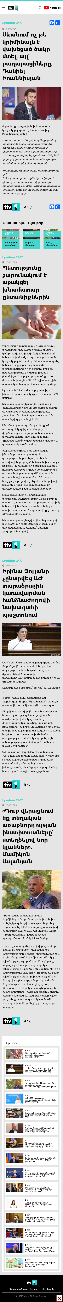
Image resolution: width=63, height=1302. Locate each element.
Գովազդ (34, 1289)
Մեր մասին (48, 1289)
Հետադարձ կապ (18, 1289)
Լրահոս (12, 1043)
